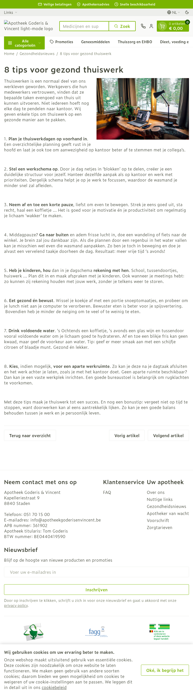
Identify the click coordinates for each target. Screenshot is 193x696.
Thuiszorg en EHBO (135, 41)
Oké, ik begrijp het (165, 670)
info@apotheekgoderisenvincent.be (65, 520)
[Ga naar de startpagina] (29, 26)
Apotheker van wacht (168, 513)
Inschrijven (96, 590)
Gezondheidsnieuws (37, 53)
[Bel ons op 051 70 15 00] (143, 26)
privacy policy (16, 605)
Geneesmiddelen (95, 41)
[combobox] (84, 26)
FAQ (107, 492)
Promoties (64, 41)
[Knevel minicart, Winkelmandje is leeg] (162, 26)
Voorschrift (158, 520)
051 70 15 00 (37, 514)
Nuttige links (160, 499)
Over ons (156, 492)
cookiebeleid (54, 687)
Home (9, 53)
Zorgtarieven (159, 527)
